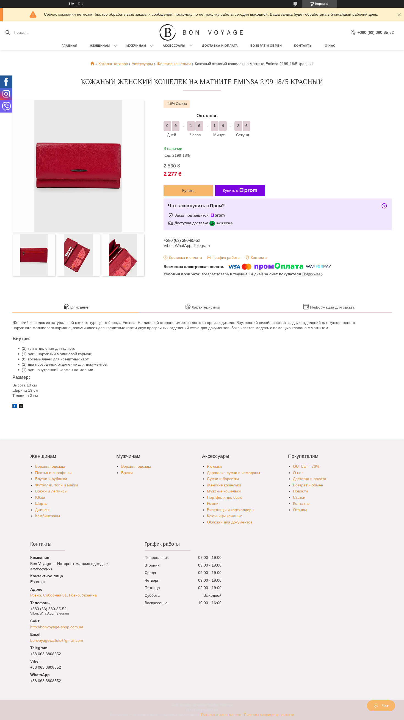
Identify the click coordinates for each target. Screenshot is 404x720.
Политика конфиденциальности (269, 715)
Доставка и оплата (309, 479)
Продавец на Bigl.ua (202, 710)
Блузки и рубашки (51, 479)
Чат (385, 706)
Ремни (212, 503)
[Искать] (7, 32)
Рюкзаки (214, 466)
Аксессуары (174, 45)
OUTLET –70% (306, 466)
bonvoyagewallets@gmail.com (56, 640)
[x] (21, 407)
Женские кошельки (174, 63)
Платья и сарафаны (53, 472)
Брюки (127, 472)
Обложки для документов (229, 522)
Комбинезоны (47, 516)
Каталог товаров (113, 63)
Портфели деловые (224, 497)
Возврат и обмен (266, 45)
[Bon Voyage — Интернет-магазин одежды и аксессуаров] (167, 32)
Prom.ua (226, 705)
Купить (188, 190)
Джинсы (42, 510)
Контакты (303, 45)
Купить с (230, 190)
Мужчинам (136, 45)
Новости (300, 491)
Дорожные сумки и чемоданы (233, 472)
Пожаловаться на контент (221, 715)
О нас (330, 45)
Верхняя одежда (50, 466)
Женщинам (100, 45)
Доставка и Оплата (220, 45)
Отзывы (300, 510)
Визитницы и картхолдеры (230, 510)
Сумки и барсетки (223, 479)
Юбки (40, 497)
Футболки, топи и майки (56, 485)
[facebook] (14, 407)
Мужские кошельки (224, 491)
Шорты (41, 503)
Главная (70, 45)
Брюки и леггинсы (51, 491)
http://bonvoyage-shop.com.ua (56, 627)
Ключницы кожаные (224, 516)
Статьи (299, 497)
